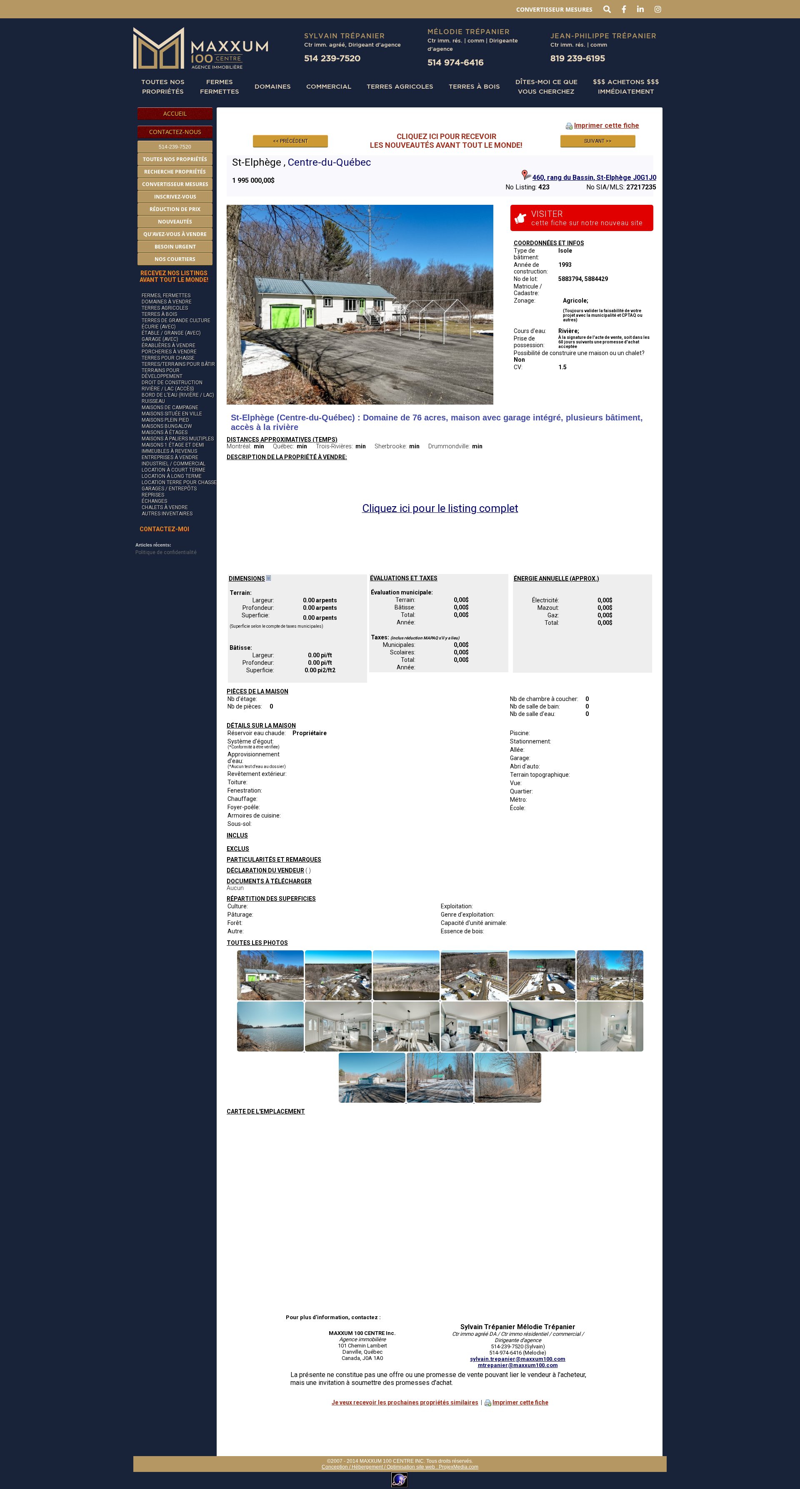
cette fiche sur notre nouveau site (587, 218)
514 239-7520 (332, 58)
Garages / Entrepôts (169, 489)
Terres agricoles (165, 308)
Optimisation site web (411, 1467)
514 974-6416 (456, 62)
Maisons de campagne (170, 407)
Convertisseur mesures (554, 9)
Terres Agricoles (400, 86)
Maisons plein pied (165, 420)
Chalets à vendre (165, 507)
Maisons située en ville (172, 414)
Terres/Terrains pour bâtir (178, 364)
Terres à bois (474, 86)
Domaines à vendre (167, 302)
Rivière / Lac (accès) (168, 389)
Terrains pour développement (162, 373)
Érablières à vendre (168, 345)
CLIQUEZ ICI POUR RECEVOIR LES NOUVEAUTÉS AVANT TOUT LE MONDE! (446, 140)
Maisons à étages (165, 432)
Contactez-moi (164, 529)
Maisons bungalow (167, 426)
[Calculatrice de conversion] (268, 578)
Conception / (337, 1467)
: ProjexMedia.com (456, 1467)
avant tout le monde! (174, 276)
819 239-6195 (577, 58)
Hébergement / (369, 1467)
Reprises (153, 495)
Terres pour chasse (168, 358)
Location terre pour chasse (179, 482)
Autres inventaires (167, 514)
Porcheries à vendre (169, 352)
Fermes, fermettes (166, 295)
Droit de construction (172, 382)
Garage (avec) (160, 339)
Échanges (154, 501)
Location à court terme (173, 470)
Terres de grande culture (176, 320)
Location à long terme (172, 476)
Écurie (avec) (159, 327)
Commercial (328, 86)
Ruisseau (153, 401)
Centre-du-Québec (329, 162)
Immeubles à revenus (169, 451)
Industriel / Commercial (173, 464)
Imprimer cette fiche (606, 125)
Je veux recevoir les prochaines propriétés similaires (405, 1402)
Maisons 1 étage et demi (173, 445)
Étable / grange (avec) (171, 333)
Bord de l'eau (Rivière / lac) (178, 395)
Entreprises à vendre (170, 457)
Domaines (273, 86)
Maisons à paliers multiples (178, 439)
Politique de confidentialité (166, 552)
